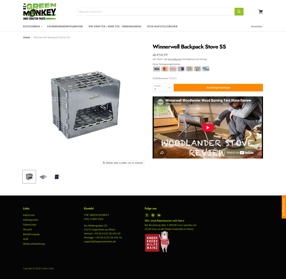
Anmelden (256, 26)
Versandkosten (175, 59)
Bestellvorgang (31, 234)
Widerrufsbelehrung (34, 243)
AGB (25, 238)
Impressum (29, 214)
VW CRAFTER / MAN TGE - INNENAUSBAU (114, 26)
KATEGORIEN (31, 26)
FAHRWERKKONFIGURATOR (65, 26)
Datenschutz (29, 224)
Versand (27, 229)
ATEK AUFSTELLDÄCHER (162, 26)
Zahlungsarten (30, 219)
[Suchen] (239, 11)
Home (26, 37)
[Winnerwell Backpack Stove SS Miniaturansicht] (29, 176)
